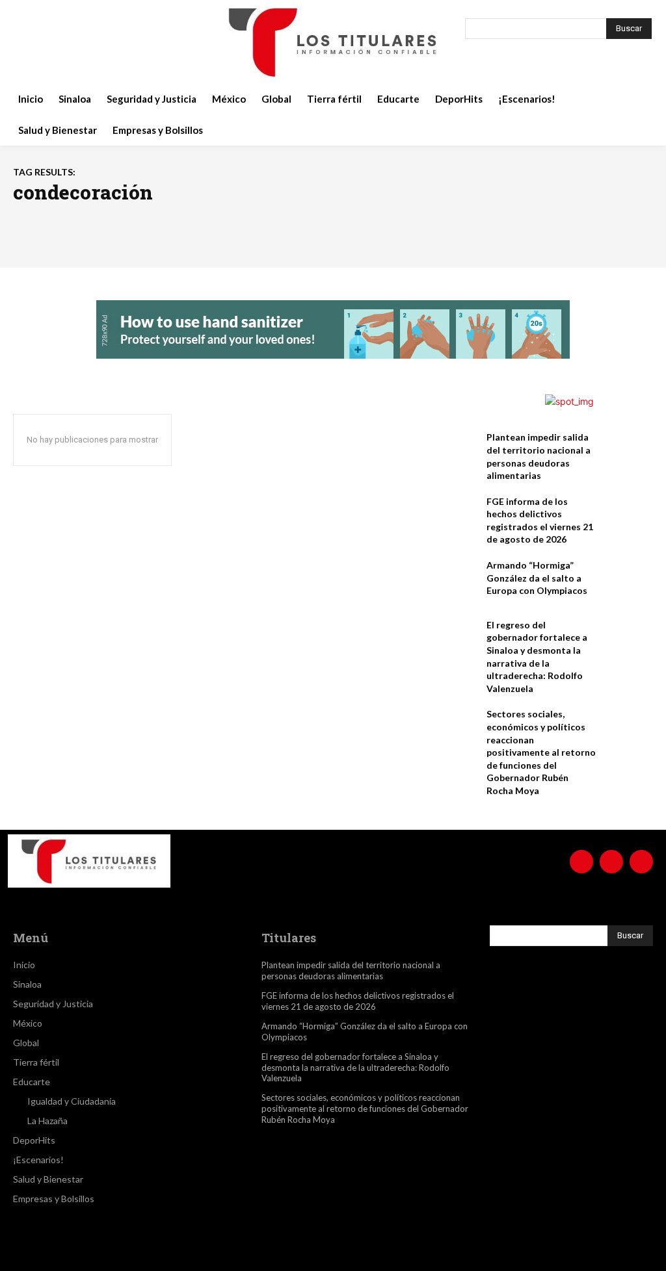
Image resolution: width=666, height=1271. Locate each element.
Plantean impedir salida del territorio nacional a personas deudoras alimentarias (350, 970)
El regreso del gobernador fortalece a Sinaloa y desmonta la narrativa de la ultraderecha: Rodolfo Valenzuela (355, 1067)
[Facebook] (27, 42)
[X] (92, 42)
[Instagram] (60, 42)
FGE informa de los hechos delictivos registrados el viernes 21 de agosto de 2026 (357, 1001)
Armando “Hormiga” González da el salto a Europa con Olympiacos (536, 577)
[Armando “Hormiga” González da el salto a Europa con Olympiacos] (628, 581)
